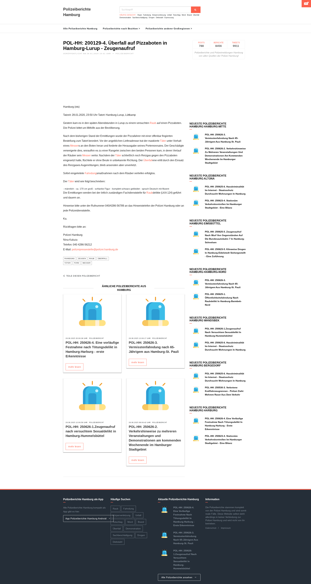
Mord (184, 15)
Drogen (152, 17)
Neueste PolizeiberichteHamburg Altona (208, 177)
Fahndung (147, 15)
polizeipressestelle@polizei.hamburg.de (95, 249)
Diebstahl (159, 17)
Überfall (196, 15)
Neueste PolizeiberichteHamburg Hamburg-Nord (208, 271)
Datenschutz (210, 528)
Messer (74, 145)
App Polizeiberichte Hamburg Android (86, 518)
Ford (76, 263)
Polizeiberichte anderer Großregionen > (169, 28)
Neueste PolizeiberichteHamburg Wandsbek (208, 319)
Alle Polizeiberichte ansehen (177, 577)
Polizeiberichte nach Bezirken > (121, 28)
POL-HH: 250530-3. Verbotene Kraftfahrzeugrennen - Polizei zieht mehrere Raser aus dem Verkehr (224, 391)
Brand (189, 15)
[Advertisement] (124, 81)
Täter (163, 140)
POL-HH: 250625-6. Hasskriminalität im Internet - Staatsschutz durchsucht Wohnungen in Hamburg (225, 190)
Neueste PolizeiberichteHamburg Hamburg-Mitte (208, 125)
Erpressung (169, 17)
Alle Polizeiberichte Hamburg (80, 28)
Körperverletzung (159, 15)
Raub (140, 15)
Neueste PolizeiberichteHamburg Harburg (208, 409)
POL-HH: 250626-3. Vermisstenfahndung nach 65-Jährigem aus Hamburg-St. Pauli (154, 347)
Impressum (226, 528)
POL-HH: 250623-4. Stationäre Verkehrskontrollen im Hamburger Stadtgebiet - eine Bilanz (223, 204)
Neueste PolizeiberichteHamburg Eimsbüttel (208, 222)
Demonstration (125, 17)
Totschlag (176, 15)
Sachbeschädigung (139, 17)
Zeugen (82, 258)
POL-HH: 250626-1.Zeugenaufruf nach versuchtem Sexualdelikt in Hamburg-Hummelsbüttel (91, 431)
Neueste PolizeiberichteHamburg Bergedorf (208, 364)
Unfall (169, 15)
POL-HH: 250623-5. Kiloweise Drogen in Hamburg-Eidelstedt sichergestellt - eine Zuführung (225, 253)
